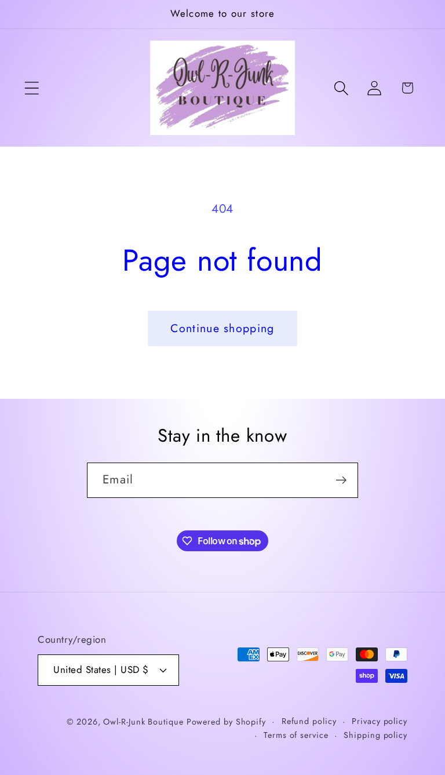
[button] (31, 87)
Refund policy (309, 721)
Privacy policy (379, 721)
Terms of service (296, 735)
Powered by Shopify (226, 721)
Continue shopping (222, 328)
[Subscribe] (341, 480)
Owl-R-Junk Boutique (144, 721)
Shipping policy (375, 735)
